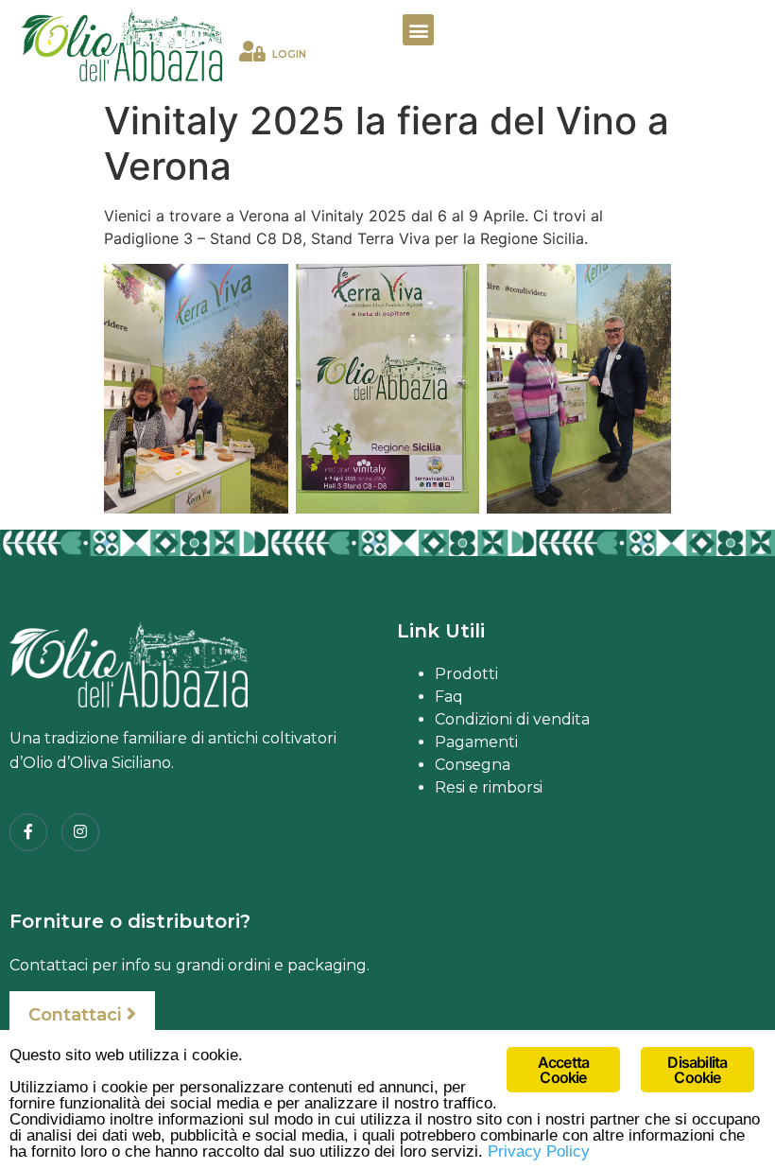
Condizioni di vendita (512, 719)
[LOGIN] (252, 51)
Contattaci (74, 1014)
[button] (418, 29)
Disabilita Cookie (697, 1070)
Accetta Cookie (563, 1070)
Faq (449, 697)
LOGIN (289, 54)
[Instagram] (80, 832)
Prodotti (466, 674)
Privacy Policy (539, 1151)
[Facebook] (28, 832)
